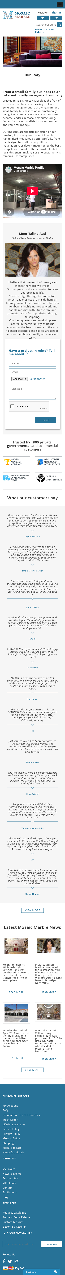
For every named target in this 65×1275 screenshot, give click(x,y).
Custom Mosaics (13, 1222)
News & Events (12, 1173)
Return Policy (11, 1129)
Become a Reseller (14, 1226)
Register (43, 12)
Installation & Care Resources (21, 1115)
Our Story (9, 1168)
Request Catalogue (14, 1212)
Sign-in (56, 12)
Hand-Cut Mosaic (13, 1152)
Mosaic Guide (11, 1138)
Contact (7, 1187)
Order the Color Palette (44, 30)
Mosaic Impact (12, 1147)
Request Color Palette (16, 1217)
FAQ (5, 1110)
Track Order (10, 1119)
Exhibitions (10, 1192)
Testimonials (11, 1178)
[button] (60, 4)
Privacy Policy (11, 1133)
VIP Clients (9, 1183)
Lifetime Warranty (14, 1124)
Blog (5, 1197)
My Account (10, 1105)
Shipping (8, 1143)
